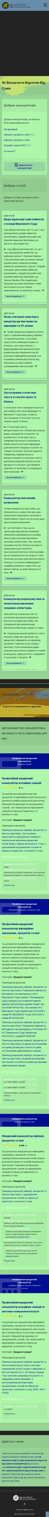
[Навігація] (45, 5)
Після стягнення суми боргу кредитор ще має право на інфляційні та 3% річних (21, 321)
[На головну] (16, 5)
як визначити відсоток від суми (27, 1470)
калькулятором (22, 1237)
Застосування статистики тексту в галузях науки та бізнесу (20, 397)
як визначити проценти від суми (23, 1457)
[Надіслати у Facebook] (20, 710)
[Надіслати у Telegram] (29, 710)
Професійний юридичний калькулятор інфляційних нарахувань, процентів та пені (20, 929)
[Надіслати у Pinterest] (26, 710)
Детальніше (9, 151)
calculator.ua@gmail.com (24, 1509)
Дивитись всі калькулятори (25, 166)
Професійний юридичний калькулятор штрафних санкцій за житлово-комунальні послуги (23, 1307)
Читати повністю (14, 296)
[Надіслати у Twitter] (23, 710)
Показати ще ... (10, 885)
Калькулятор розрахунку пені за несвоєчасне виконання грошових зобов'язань (24, 603)
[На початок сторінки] (24, 1504)
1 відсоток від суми (10, 1453)
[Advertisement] (24, 50)
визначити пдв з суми (17, 1467)
